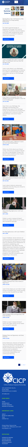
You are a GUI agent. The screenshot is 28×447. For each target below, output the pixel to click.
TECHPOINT (5, 443)
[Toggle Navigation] (16, 2)
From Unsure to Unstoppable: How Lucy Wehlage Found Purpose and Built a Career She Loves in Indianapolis (14, 98)
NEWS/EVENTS (5, 403)
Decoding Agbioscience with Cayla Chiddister (14, 231)
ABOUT (4, 414)
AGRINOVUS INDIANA (7, 437)
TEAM (3, 417)
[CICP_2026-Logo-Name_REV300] (14, 372)
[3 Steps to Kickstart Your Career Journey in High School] (14, 272)
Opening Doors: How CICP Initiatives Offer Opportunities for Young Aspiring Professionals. (13, 20)
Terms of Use (13, 425)
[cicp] (6, 1)
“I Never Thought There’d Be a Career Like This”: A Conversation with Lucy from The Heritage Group (13, 61)
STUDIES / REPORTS (7, 404)
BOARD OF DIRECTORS (8, 415)
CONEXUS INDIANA (7, 442)
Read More (6, 39)
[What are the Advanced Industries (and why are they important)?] (14, 170)
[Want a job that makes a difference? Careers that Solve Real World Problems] (14, 132)
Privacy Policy (5, 425)
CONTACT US (5, 418)
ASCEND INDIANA (6, 439)
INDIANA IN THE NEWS (7, 406)
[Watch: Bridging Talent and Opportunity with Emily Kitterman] (14, 307)
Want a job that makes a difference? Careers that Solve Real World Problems (13, 142)
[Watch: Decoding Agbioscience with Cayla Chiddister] (14, 203)
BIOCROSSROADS (6, 440)
